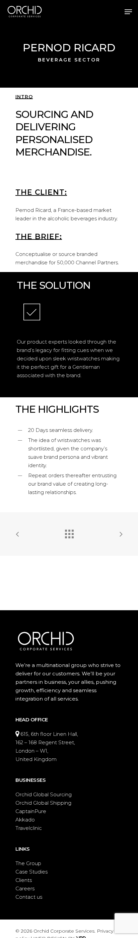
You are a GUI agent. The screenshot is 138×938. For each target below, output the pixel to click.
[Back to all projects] (69, 532)
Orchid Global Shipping (43, 803)
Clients (23, 880)
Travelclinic (28, 828)
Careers (24, 888)
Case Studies (31, 871)
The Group (28, 863)
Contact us (28, 897)
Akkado (25, 819)
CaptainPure (30, 811)
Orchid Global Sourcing (43, 794)
